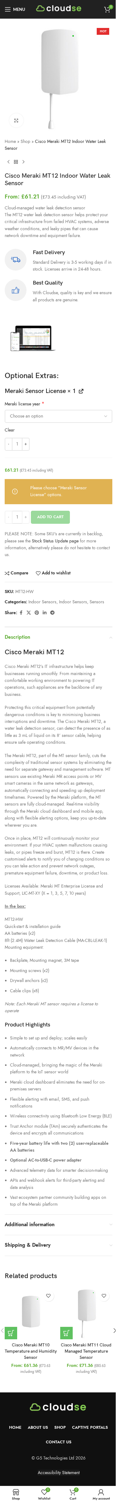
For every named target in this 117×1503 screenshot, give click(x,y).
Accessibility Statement (59, 1473)
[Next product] (23, 162)
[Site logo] (59, 9)
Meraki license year (24, 404)
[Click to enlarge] (16, 120)
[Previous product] (8, 162)
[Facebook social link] (21, 613)
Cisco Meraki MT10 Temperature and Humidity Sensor (31, 1351)
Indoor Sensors (42, 602)
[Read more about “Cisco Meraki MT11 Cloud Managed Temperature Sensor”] (66, 1333)
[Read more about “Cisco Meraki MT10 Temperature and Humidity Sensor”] (11, 1333)
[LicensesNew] (32, 340)
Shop (25, 141)
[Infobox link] (58, 261)
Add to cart (50, 517)
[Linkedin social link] (44, 613)
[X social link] (29, 613)
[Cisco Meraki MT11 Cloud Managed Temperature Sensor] (86, 1313)
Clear (10, 430)
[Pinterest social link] (37, 613)
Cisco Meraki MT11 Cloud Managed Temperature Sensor (86, 1351)
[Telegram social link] (52, 613)
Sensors (97, 602)
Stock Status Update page (56, 541)
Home (10, 141)
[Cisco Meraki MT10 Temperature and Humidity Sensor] (31, 1313)
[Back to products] (16, 162)
